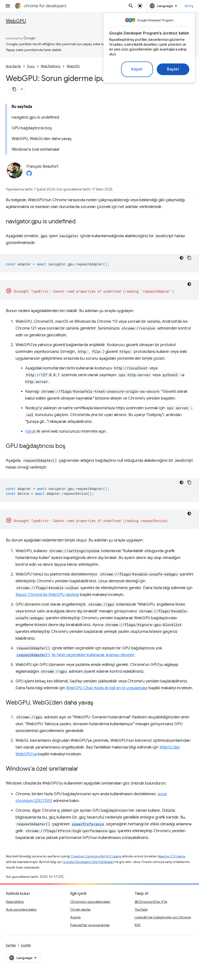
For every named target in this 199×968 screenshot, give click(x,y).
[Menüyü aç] (8, 6)
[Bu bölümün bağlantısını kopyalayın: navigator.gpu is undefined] (80, 222)
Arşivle (75, 917)
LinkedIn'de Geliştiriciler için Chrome (163, 917)
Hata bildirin (15, 901)
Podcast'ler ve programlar (90, 925)
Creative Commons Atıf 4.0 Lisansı (96, 856)
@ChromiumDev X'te (151, 901)
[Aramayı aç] (131, 6)
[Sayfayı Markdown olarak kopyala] (14, 89)
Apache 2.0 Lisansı (171, 856)
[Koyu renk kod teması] (181, 258)
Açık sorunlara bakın (21, 909)
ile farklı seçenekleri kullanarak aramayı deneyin (75, 655)
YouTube (141, 909)
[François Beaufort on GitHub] (29, 175)
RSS (138, 925)
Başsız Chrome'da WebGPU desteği (47, 594)
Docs (30, 66)
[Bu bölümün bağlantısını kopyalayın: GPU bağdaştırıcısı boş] (70, 446)
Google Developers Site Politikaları (88, 862)
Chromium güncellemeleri (90, 901)
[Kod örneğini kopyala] (189, 258)
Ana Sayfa (13, 66)
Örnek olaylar (80, 909)
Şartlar (11, 945)
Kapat (137, 69)
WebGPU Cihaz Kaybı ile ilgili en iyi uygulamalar (107, 688)
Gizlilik (26, 945)
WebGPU (16, 21)
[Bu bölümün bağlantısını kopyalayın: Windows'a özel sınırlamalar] (83, 769)
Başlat (173, 69)
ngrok (30, 431)
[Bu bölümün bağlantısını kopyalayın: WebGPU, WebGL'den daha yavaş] (98, 703)
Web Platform (50, 66)
